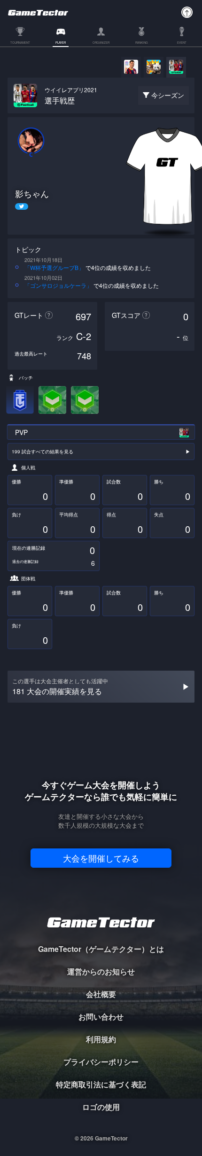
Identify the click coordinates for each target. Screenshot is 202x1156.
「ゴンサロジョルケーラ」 (58, 285)
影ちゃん (32, 193)
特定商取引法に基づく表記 (101, 1084)
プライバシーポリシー (101, 1061)
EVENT (181, 43)
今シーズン (167, 95)
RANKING (141, 43)
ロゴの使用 (101, 1106)
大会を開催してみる (101, 858)
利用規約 (101, 1039)
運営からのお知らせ (101, 971)
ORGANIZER (101, 43)
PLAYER (60, 43)
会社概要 (101, 994)
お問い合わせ (101, 1016)
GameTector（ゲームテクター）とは (101, 948)
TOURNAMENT (20, 43)
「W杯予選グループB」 (54, 267)
